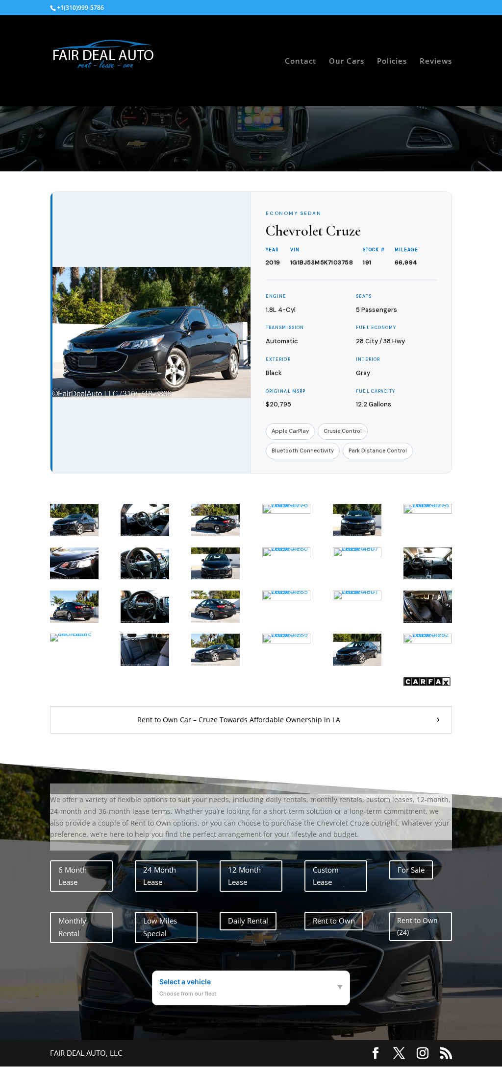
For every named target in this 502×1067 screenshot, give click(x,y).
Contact (300, 61)
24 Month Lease (159, 876)
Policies (392, 61)
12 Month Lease (244, 876)
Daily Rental (248, 920)
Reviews (436, 61)
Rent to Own (334, 920)
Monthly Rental (72, 927)
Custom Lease (326, 876)
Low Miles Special (160, 927)
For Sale (411, 870)
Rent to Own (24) (417, 926)
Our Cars (346, 61)
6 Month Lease (72, 876)
